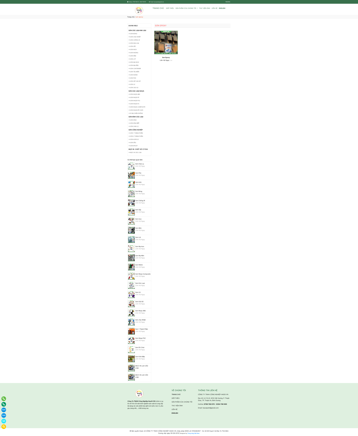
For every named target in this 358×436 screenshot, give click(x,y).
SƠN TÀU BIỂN (134, 71)
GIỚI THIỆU (170, 8)
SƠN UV (132, 84)
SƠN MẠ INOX (134, 62)
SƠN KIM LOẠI (134, 43)
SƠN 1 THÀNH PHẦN (136, 133)
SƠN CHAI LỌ (134, 126)
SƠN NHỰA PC (134, 104)
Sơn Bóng (138, 191)
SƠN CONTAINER (135, 68)
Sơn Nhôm (139, 265)
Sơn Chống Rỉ (140, 200)
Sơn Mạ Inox (139, 246)
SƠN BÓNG (133, 33)
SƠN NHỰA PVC (135, 100)
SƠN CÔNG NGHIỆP (136, 130)
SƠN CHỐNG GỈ (135, 40)
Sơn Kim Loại (140, 283)
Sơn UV (138, 292)
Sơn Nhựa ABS (140, 311)
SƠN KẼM (133, 56)
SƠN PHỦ (133, 78)
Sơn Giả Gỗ (139, 301)
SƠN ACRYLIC (134, 139)
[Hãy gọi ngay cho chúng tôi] (2, 404)
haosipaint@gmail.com (211, 408)
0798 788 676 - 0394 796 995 (215, 404)
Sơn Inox (138, 219)
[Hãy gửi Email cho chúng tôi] (2, 421)
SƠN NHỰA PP (134, 97)
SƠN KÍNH (133, 120)
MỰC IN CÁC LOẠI (135, 152)
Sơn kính (138, 182)
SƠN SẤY (133, 46)
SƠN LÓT (133, 59)
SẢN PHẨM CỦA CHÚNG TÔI (186, 8)
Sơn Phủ (138, 173)
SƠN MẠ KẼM (134, 65)
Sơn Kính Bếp (140, 356)
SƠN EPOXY (134, 145)
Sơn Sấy (138, 210)
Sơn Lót (138, 237)
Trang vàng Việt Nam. (193, 433)
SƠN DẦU (133, 142)
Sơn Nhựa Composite (142, 274)
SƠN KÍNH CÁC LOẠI (136, 117)
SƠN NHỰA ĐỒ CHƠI (136, 110)
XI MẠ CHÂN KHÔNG (136, 113)
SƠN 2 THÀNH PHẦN (136, 136)
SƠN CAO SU (134, 87)
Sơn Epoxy (166, 57)
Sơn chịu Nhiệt (140, 320)
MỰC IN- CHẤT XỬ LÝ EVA (138, 149)
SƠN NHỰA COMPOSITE (137, 107)
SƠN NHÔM (133, 75)
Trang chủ (130, 17)
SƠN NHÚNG (134, 52)
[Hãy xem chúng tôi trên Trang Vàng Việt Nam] (2, 426)
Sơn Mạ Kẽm (139, 256)
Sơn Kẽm (138, 228)
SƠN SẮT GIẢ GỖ (135, 81)
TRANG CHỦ (158, 8)
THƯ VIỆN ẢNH (204, 8)
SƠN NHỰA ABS (135, 94)
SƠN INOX (133, 49)
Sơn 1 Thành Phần (141, 329)
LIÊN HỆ (214, 8)
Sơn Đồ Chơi (139, 347)
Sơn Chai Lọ (139, 164)
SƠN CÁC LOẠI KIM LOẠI (137, 30)
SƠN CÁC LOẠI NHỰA (136, 91)
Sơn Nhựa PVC (140, 338)
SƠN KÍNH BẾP (134, 123)
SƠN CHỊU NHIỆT (135, 37)
